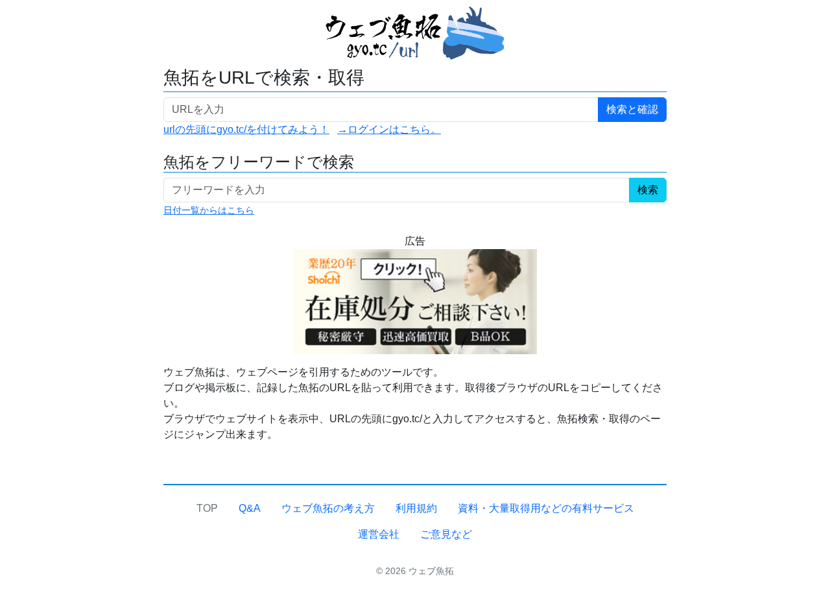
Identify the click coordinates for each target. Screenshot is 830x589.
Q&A (250, 508)
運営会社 (378, 534)
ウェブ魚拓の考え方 (328, 508)
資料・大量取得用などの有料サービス (546, 508)
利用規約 (416, 508)
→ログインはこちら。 (389, 129)
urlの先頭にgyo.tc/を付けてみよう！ (246, 129)
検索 (647, 189)
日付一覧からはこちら (208, 210)
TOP (207, 508)
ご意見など (446, 534)
